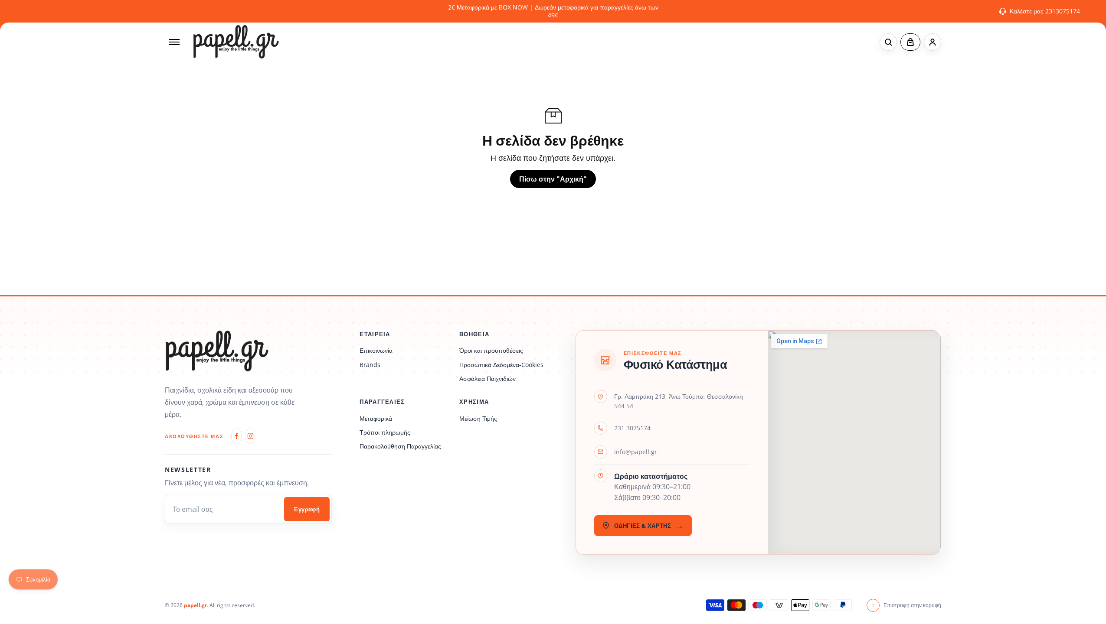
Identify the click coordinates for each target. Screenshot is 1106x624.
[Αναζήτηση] (888, 42)
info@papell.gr (635, 452)
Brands (370, 365)
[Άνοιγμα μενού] (174, 42)
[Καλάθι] (910, 42)
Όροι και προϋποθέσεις (491, 350)
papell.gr (195, 605)
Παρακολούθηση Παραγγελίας (400, 446)
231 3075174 (632, 428)
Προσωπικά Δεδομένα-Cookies (501, 365)
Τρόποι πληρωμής (385, 432)
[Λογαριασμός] (932, 42)
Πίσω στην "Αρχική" (553, 179)
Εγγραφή (307, 509)
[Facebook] (236, 436)
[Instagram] (250, 436)
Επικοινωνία (376, 350)
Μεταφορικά (376, 418)
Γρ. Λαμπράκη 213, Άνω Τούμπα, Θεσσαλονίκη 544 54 (678, 401)
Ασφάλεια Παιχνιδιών (487, 378)
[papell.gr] (236, 42)
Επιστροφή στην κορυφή (906, 605)
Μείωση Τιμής (478, 418)
